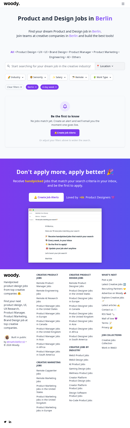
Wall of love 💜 (109, 318)
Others (76, 57)
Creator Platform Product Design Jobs (80, 379)
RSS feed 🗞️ (108, 314)
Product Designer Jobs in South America (81, 338)
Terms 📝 (107, 322)
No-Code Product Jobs (80, 400)
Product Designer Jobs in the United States (81, 292)
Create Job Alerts (65, 132)
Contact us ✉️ (109, 309)
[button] (116, 4)
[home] (12, 4)
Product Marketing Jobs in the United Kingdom (46, 399)
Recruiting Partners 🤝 (114, 288)
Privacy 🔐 (107, 327)
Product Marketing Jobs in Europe (46, 409)
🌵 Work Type (100, 77)
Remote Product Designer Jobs (77, 284)
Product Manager (80, 52)
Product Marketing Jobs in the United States (46, 389)
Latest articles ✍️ (111, 305)
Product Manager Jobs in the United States (48, 307)
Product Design (26, 52)
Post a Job (107, 279)
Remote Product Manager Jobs (44, 284)
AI (68, 57)
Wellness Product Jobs (81, 373)
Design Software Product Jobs (78, 394)
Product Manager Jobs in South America (48, 353)
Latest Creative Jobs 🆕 (114, 284)
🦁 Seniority (36, 77)
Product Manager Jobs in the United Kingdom (48, 330)
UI (45, 52)
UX (40, 52)
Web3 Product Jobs (79, 355)
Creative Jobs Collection (109, 342)
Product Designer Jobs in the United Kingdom (81, 315)
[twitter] (5, 421)
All (12, 52)
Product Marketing (106, 52)
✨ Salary (57, 77)
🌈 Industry (14, 77)
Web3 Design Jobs (78, 359)
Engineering (57, 57)
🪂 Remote (78, 77)
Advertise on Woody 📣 (114, 293)
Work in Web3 (109, 347)
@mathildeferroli (16, 341)
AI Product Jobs (77, 364)
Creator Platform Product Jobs (78, 387)
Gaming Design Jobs (80, 368)
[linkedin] (10, 421)
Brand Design (58, 52)
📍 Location (103, 66)
